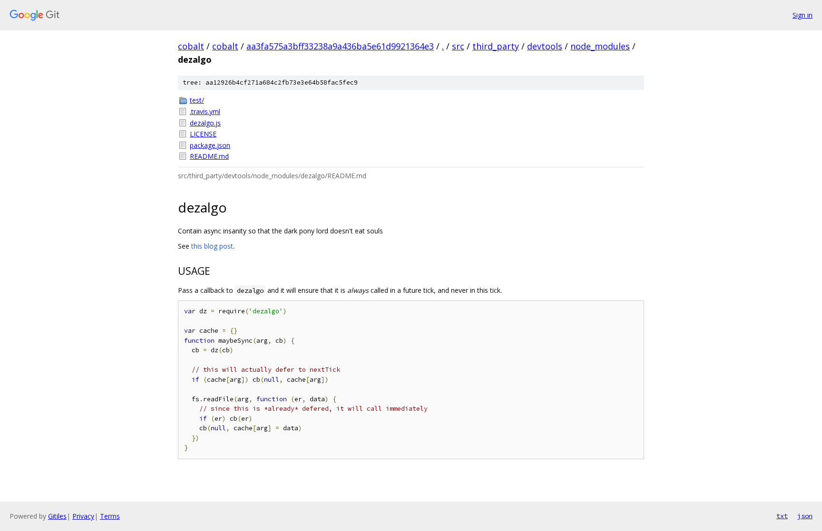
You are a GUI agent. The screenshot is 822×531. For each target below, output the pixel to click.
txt (782, 516)
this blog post (212, 246)
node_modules (600, 46)
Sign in (802, 14)
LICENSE (203, 133)
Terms (110, 516)
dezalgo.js (205, 122)
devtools (544, 46)
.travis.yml (205, 111)
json (804, 516)
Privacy (83, 516)
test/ (197, 100)
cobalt (191, 46)
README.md (209, 156)
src (458, 46)
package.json (210, 145)
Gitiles (57, 516)
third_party (495, 46)
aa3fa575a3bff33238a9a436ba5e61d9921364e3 (340, 46)
